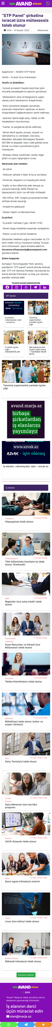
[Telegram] (35, 287)
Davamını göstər (26, 975)
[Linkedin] (44, 287)
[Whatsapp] (26, 287)
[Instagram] (16, 287)
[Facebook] (7, 287)
